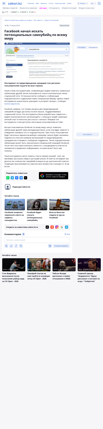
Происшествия (60, 3)
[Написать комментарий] (37, 240)
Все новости (38, 20)
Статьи (51, 3)
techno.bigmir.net (12, 104)
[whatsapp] (8, 178)
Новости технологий (51, 20)
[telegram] (12, 178)
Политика (31, 3)
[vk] (21, 178)
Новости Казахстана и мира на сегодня (18, 20)
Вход (68, 234)
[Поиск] (99, 3)
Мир (37, 3)
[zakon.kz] (15, 3)
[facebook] (17, 178)
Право (69, 3)
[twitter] (25, 178)
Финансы (44, 3)
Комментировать (61, 246)
